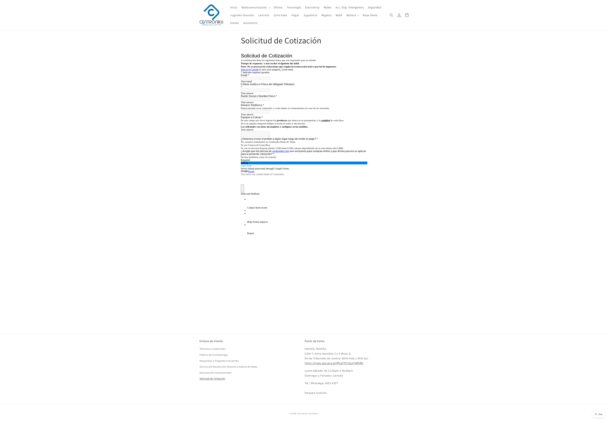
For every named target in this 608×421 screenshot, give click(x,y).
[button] (255, 7)
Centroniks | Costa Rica (307, 413)
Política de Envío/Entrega (214, 354)
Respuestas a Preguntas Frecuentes (219, 360)
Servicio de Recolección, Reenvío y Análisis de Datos (228, 366)
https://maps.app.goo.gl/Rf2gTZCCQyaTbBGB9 (334, 363)
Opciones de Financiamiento (215, 372)
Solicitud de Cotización (212, 378)
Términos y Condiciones (213, 348)
